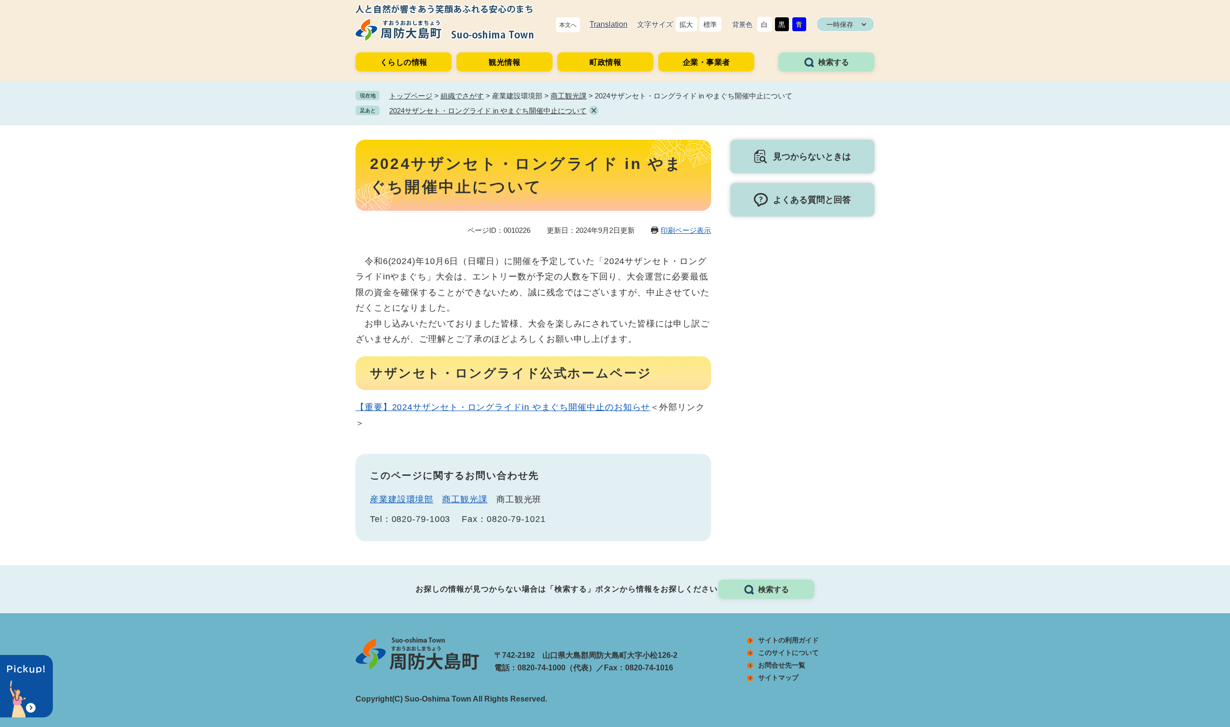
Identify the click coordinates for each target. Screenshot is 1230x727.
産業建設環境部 (401, 499)
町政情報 (605, 62)
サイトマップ (778, 677)
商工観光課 (569, 96)
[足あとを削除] (594, 110)
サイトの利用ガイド (788, 640)
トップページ (410, 96)
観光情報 (504, 62)
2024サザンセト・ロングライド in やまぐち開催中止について (488, 111)
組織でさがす (462, 96)
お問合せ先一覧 (781, 665)
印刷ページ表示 (686, 230)
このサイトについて (788, 652)
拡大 (686, 24)
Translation (608, 24)
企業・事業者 (706, 62)
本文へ (568, 25)
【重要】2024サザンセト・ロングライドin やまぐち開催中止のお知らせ (503, 407)
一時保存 (839, 24)
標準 (710, 24)
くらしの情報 (404, 62)
